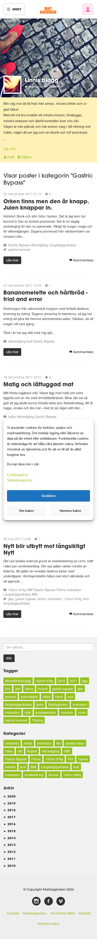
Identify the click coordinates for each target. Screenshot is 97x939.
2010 (9, 866)
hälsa (12, 416)
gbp (11, 598)
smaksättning (34, 774)
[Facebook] (48, 901)
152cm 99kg (72, 774)
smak (82, 712)
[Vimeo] (60, 901)
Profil (10, 157)
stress (28, 743)
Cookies (13, 913)
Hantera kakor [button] (70, 510)
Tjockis (83, 759)
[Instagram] (36, 901)
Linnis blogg (41, 80)
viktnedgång (39, 245)
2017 (73, 681)
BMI (34, 594)
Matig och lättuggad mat (38, 384)
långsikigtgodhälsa (16, 603)
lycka (40, 704)
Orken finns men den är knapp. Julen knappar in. (46, 204)
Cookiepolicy (17, 475)
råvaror (53, 774)
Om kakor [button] (26, 510)
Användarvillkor (63, 913)
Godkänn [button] (49, 496)
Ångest (32, 751)
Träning (37, 720)
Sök (9, 658)
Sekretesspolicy (34, 913)
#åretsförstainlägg (18, 681)
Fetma (61, 589)
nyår (28, 712)
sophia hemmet (19, 249)
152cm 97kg (17, 589)
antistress (12, 743)
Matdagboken (58, 704)
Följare (26, 157)
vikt (20, 751)
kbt (58, 743)
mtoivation (12, 712)
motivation (74, 589)
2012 (9, 852)
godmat (10, 696)
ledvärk (10, 767)
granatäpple (29, 696)
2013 (9, 845)
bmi (86, 598)
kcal (29, 341)
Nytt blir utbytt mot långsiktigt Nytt (44, 549)
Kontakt (85, 913)
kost (76, 767)
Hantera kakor (48, 924)
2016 (61, 681)
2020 (9, 796)
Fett (70, 759)
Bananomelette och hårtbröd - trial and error (45, 296)
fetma (42, 598)
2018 (9, 810)
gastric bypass (25, 598)
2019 (9, 803)
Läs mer (9, 148)
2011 (9, 859)
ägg (84, 681)
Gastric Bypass (19, 245)
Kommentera (83, 260)
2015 (9, 831)
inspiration (12, 774)
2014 (9, 838)
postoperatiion (46, 712)
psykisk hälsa (74, 743)
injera (59, 696)
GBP (30, 589)
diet (17, 688)
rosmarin (67, 712)
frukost (43, 688)
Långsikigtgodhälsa (62, 245)
